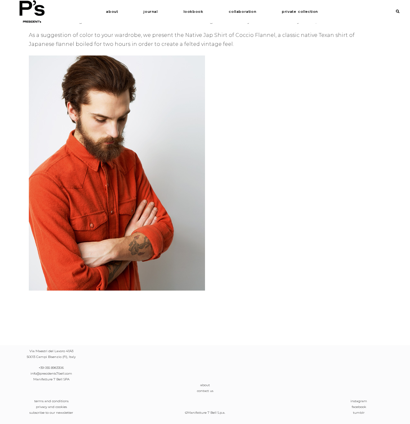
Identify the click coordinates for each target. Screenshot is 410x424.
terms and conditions (51, 401)
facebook (359, 407)
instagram (358, 401)
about (205, 385)
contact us (205, 391)
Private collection (300, 11)
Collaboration (242, 11)
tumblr (359, 413)
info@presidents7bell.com (51, 373)
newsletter (64, 413)
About (112, 11)
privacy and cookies (51, 407)
